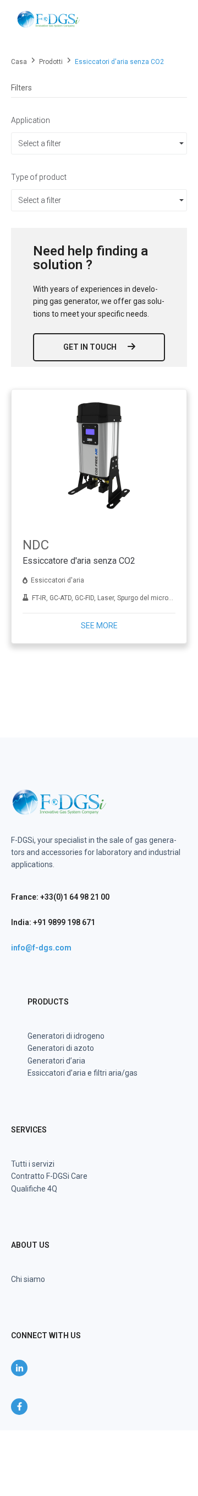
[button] (172, 19)
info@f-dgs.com (41, 947)
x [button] (189, 1438)
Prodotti (51, 62)
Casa (19, 62)
